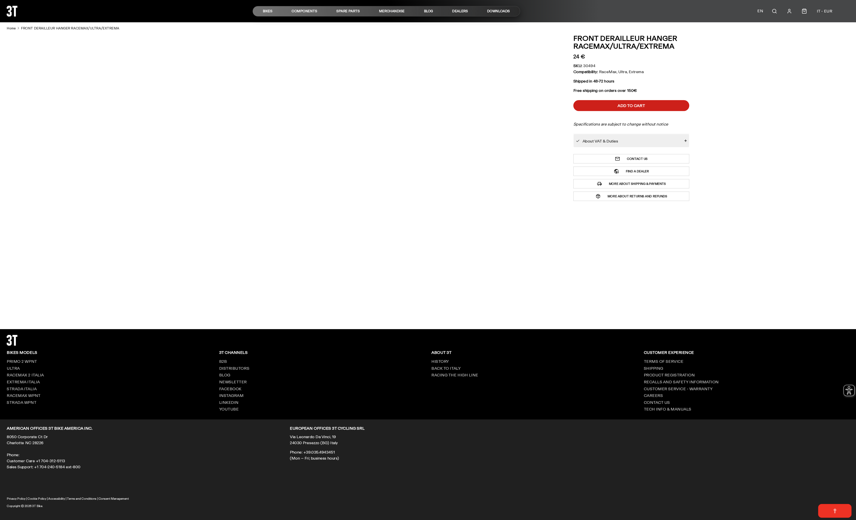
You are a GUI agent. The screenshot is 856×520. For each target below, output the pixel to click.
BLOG (428, 11)
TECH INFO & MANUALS (667, 409)
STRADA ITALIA (22, 388)
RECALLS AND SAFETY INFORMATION (681, 381)
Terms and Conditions (82, 498)
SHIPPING (653, 368)
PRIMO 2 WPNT (22, 361)
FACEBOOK (230, 388)
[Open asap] (834, 511)
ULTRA (13, 368)
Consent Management (114, 498)
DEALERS (460, 11)
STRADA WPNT (21, 402)
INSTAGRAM (231, 395)
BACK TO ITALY (446, 368)
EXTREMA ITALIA (23, 381)
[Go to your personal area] (789, 11)
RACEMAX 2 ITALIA (25, 374)
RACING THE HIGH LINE (454, 374)
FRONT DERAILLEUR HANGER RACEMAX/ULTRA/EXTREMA (70, 28)
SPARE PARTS (348, 11)
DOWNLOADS (498, 11)
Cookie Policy (36, 498)
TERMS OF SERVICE (663, 361)
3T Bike (37, 506)
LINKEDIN (229, 402)
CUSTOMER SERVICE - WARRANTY (678, 388)
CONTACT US (657, 402)
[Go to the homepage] (12, 14)
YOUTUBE (229, 409)
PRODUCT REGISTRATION (669, 374)
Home (11, 28)
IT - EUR (824, 11)
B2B (223, 361)
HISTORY (440, 361)
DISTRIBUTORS (234, 368)
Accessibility (56, 498)
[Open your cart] (804, 11)
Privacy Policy (16, 498)
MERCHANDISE (392, 11)
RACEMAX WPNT (24, 395)
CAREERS (653, 395)
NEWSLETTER (233, 381)
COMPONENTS (304, 11)
